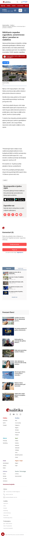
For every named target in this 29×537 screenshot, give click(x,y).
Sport (16, 438)
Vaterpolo (17, 447)
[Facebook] (5, 214)
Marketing (5, 443)
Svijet (16, 465)
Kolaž (4, 460)
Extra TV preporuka (7, 526)
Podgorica (17, 425)
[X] (12, 214)
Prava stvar (17, 432)
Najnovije (3, 5)
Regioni (16, 427)
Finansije (5, 440)
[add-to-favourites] (26, 10)
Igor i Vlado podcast (7, 523)
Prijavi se (14, 250)
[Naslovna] (3, 534)
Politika (8, 5)
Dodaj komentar (14, 244)
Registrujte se (20, 252)
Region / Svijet (19, 460)
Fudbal (16, 440)
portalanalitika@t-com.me (11, 497)
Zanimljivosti (6, 463)
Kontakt (5, 508)
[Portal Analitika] (6, 2)
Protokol (4, 425)
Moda (4, 468)
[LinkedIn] (20, 214)
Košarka (17, 443)
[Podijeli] (15, 10)
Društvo (14, 5)
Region (16, 463)
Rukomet (17, 445)
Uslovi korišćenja (7, 513)
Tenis (16, 452)
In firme (17, 473)
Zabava (4, 465)
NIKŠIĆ (5, 180)
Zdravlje (17, 430)
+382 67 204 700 (9, 494)
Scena (4, 473)
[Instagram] (8, 214)
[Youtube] (16, 214)
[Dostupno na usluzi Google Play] (20, 199)
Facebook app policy (7, 517)
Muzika (4, 476)
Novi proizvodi (18, 476)
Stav (16, 420)
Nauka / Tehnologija (20, 471)
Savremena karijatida (8, 484)
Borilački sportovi (19, 455)
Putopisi (17, 434)
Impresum (5, 503)
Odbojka (17, 450)
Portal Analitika (5, 25)
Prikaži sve (14, 297)
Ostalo (16, 457)
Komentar (5, 420)
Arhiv (4, 505)
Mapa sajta (5, 515)
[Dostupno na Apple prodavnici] (9, 199)
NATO (4, 423)
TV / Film (5, 478)
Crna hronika (20, 5)
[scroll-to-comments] (20, 10)
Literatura (5, 481)
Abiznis (26, 5)
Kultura (5, 471)
